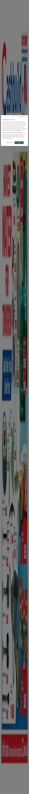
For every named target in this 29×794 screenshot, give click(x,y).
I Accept (19, 142)
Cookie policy (18, 130)
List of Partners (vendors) (7, 138)
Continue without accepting (23, 116)
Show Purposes (9, 142)
